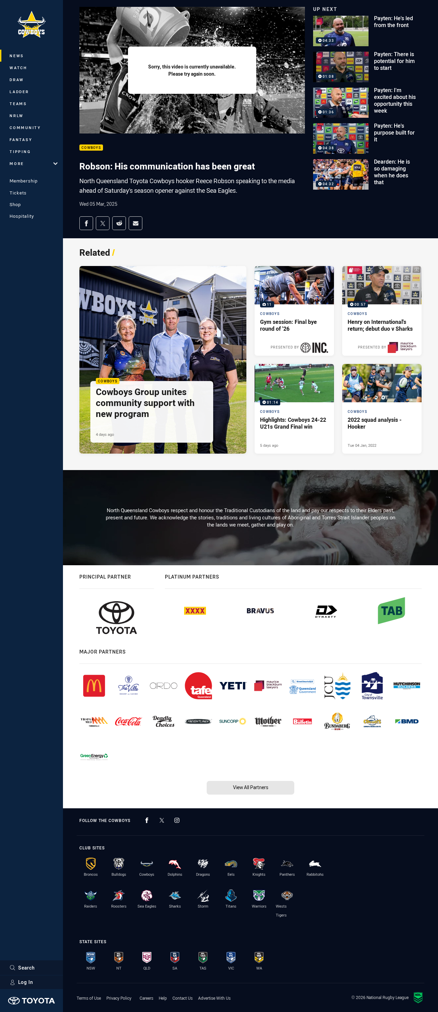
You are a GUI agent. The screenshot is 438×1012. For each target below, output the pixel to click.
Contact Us (182, 998)
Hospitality (22, 216)
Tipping (20, 151)
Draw (17, 79)
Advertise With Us (214, 998)
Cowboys (91, 148)
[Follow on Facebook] (147, 820)
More (17, 163)
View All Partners (250, 787)
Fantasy (21, 139)
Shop (15, 204)
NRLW (17, 115)
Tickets (18, 193)
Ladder (19, 91)
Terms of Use (89, 998)
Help (163, 998)
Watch (18, 67)
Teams (18, 103)
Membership (24, 181)
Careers (146, 998)
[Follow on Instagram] (177, 820)
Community (25, 127)
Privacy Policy (118, 998)
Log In (25, 982)
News (17, 55)
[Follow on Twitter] (162, 820)
